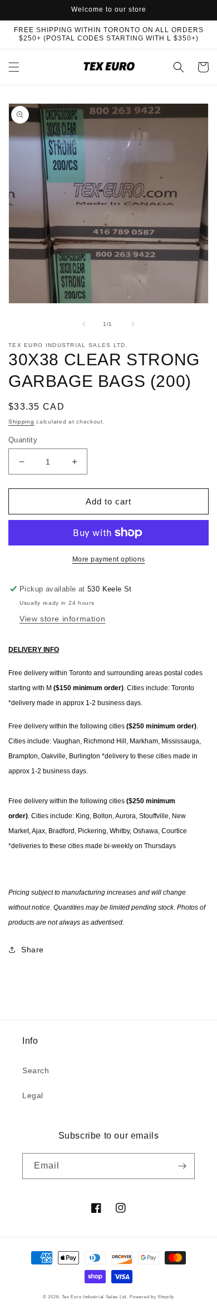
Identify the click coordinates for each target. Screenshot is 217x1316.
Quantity (22, 440)
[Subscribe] (182, 1166)
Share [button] (32, 949)
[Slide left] (84, 324)
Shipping (21, 422)
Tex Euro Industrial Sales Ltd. (95, 1296)
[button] (14, 67)
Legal (32, 1095)
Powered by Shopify (152, 1296)
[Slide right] (133, 324)
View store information (62, 618)
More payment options (108, 559)
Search (36, 1070)
